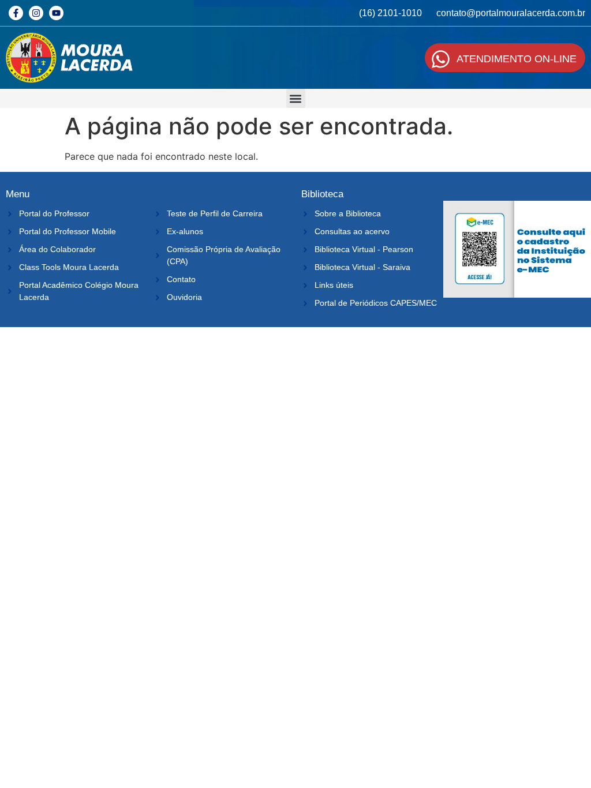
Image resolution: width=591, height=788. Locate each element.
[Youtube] (56, 13)
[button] (295, 98)
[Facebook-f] (16, 13)
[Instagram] (36, 13)
